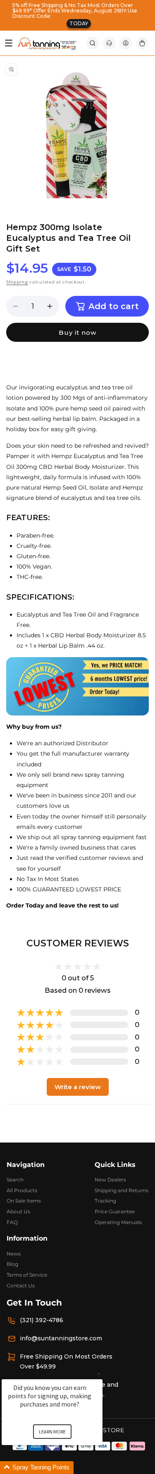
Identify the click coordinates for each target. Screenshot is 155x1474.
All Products (22, 1190)
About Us (18, 1211)
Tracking (105, 1201)
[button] (92, 43)
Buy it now (77, 332)
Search (15, 1179)
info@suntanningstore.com (61, 1338)
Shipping (17, 282)
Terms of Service (27, 1275)
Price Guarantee (115, 1211)
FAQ (12, 1222)
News (14, 1254)
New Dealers (110, 1179)
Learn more (52, 1431)
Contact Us (21, 1285)
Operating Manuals (118, 1222)
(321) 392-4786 (41, 1320)
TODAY (78, 23)
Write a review (78, 1087)
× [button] (98, 1374)
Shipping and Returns (121, 1190)
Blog (12, 1264)
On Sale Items (24, 1201)
